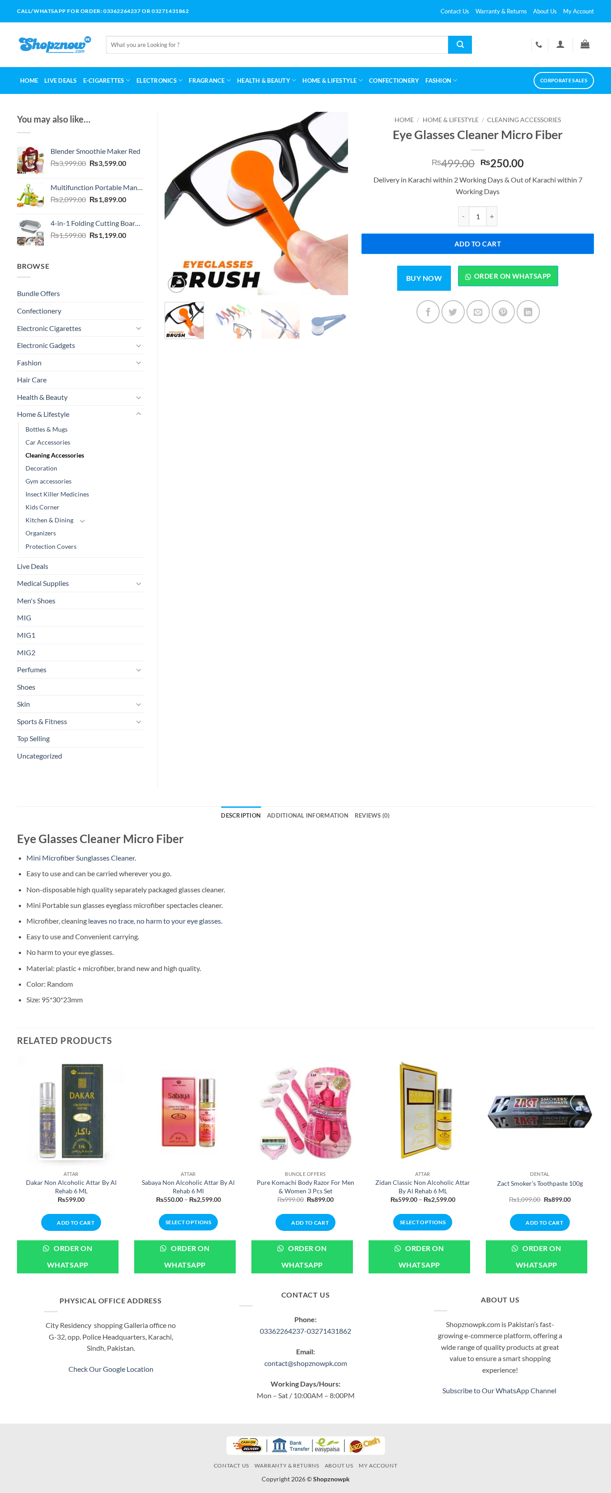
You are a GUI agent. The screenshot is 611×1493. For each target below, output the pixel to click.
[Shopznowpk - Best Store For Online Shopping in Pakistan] (55, 44)
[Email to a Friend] (478, 311)
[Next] (333, 203)
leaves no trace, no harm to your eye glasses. (154, 920)
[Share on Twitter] (453, 311)
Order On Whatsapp (69, 1256)
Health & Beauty (263, 80)
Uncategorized (39, 755)
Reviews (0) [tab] (372, 815)
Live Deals (60, 80)
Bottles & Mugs (46, 429)
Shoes (26, 687)
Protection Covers (50, 546)
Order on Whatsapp (512, 276)
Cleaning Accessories (524, 119)
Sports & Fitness (42, 721)
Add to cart (477, 244)
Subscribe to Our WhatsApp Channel (500, 1390)
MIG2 (26, 652)
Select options (188, 1222)
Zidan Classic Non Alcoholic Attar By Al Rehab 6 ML (422, 1187)
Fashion (438, 80)
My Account (578, 11)
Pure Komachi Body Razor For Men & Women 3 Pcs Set (305, 1187)
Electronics (156, 80)
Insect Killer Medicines (57, 494)
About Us (545, 11)
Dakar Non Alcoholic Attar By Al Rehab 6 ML (71, 1187)
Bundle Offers (38, 293)
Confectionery (394, 80)
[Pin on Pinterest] (503, 311)
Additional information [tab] (307, 815)
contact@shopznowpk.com (305, 1363)
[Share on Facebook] (428, 311)
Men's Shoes (36, 600)
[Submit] (460, 45)
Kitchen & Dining (49, 520)
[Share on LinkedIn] (528, 311)
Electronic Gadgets (46, 345)
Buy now (424, 278)
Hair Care (32, 379)
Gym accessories (48, 481)
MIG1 (26, 635)
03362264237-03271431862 (305, 1331)
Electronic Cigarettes (49, 328)
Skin (23, 704)
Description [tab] (241, 815)
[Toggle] (138, 327)
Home (29, 80)
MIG (24, 617)
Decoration (41, 468)
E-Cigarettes (103, 80)
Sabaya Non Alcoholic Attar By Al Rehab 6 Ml (188, 1187)
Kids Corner (42, 507)
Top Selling (33, 738)
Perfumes (32, 669)
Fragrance (207, 80)
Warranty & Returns (501, 11)
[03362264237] (539, 44)
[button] (560, 43)
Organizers (40, 533)
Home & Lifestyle (451, 119)
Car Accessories (47, 442)
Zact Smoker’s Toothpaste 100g (540, 1183)
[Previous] (179, 203)
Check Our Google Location (110, 1369)
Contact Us (455, 11)
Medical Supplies (43, 583)
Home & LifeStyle (329, 80)
